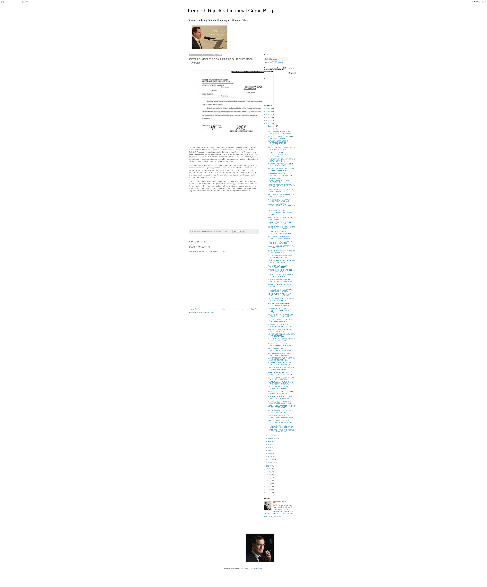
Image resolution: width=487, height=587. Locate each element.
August (270, 441)
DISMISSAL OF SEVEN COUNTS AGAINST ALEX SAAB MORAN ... (280, 402)
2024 (268, 114)
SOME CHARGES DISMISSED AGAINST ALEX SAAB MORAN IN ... (281, 416)
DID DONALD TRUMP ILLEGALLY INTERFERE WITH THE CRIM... (279, 295)
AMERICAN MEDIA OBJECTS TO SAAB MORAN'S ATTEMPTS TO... (281, 299)
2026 (268, 109)
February (271, 459)
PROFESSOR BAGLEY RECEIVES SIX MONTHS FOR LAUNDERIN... (281, 242)
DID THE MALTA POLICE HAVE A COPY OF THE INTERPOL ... (281, 335)
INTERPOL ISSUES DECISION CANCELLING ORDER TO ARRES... (281, 373)
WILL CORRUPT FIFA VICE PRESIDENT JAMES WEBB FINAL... (281, 218)
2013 (268, 487)
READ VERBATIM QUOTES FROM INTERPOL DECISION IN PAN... (279, 364)
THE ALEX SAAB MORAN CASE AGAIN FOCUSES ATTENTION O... (281, 261)
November (271, 129)
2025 (268, 111)
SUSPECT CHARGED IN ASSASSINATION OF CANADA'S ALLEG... (280, 212)
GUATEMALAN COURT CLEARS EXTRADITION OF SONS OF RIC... (280, 304)
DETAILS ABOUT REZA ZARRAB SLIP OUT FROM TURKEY (281, 195)
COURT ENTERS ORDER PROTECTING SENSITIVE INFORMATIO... (278, 154)
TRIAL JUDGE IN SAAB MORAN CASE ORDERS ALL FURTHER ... (281, 290)
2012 (268, 490)
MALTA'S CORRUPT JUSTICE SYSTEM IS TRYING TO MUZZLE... (281, 148)
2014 (268, 484)
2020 (268, 466)
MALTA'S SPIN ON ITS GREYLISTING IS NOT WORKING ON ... (281, 160)
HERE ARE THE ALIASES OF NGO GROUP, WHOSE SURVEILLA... (280, 397)
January (271, 462)
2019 (268, 469)
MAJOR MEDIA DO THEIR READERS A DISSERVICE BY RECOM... (281, 271)
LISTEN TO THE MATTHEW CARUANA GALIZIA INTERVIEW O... (281, 186)
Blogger (260, 568)
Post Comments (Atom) (206, 313)
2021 (268, 123)
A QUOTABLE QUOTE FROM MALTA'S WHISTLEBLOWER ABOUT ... (281, 320)
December (271, 126)
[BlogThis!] (236, 231)
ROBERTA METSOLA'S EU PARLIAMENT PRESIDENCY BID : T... (281, 174)
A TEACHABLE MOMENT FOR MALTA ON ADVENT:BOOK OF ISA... (281, 137)
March (270, 456)
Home (224, 309)
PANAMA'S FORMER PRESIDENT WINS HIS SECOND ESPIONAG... (280, 280)
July (269, 444)
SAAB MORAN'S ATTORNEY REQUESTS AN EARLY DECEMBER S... (281, 206)
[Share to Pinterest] (243, 231)
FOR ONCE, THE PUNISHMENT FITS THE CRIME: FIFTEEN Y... (280, 223)
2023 (268, 117)
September (272, 438)
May (269, 450)
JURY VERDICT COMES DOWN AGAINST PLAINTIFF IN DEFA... (279, 237)
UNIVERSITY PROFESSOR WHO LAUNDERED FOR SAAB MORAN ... (281, 285)
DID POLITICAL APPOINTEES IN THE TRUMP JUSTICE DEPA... (281, 266)
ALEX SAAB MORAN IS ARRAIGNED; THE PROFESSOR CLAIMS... (281, 256)
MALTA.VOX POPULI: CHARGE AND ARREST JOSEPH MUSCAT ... (280, 316)
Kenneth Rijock (280, 502)
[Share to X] (238, 231)
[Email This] (233, 231)
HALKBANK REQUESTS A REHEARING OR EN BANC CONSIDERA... (281, 354)
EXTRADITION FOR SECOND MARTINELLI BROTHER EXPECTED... (278, 143)
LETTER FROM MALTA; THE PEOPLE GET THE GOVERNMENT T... (281, 431)
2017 (268, 475)
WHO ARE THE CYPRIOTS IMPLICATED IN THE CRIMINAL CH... (281, 349)
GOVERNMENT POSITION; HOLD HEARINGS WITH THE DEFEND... (280, 325)
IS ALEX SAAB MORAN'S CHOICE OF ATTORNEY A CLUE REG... (281, 276)
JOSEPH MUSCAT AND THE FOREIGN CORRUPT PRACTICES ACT (281, 340)
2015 (268, 481)
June (270, 447)
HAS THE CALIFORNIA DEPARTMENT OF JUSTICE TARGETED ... (281, 392)
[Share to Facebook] (241, 231)
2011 (268, 493)
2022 (268, 120)
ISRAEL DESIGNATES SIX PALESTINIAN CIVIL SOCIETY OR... (281, 426)
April (269, 453)
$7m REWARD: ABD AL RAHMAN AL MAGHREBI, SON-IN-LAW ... (280, 383)
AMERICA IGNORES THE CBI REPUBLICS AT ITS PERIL (278, 388)
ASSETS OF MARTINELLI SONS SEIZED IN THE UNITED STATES (280, 421)
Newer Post (194, 309)
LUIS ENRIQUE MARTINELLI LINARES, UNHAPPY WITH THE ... (281, 190)
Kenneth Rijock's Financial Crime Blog (230, 10)
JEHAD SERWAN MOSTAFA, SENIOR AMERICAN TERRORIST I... (281, 169)
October (271, 435)
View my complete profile (272, 516)
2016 (268, 478)
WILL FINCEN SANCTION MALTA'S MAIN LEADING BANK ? (280, 330)
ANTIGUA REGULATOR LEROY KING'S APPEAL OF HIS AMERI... (281, 407)
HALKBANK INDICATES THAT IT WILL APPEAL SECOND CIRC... (281, 412)
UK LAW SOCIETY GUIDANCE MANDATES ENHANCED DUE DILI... (281, 344)
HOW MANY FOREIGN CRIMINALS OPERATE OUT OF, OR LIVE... (280, 200)
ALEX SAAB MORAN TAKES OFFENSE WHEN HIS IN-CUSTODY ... (281, 378)
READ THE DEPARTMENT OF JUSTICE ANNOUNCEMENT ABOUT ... (281, 252)
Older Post (254, 309)
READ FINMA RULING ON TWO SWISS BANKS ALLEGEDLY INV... (281, 228)
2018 (268, 472)
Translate (280, 62)
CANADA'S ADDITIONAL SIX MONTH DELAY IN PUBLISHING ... (280, 165)
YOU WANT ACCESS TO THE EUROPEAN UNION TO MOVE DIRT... (279, 310)
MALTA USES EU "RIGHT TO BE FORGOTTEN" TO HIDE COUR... (280, 132)
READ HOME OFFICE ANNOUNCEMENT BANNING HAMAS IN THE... (279, 180)
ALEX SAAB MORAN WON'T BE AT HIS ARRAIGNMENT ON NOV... (281, 359)
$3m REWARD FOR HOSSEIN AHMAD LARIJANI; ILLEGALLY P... (281, 368)
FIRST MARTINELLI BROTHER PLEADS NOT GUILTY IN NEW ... (280, 232)
